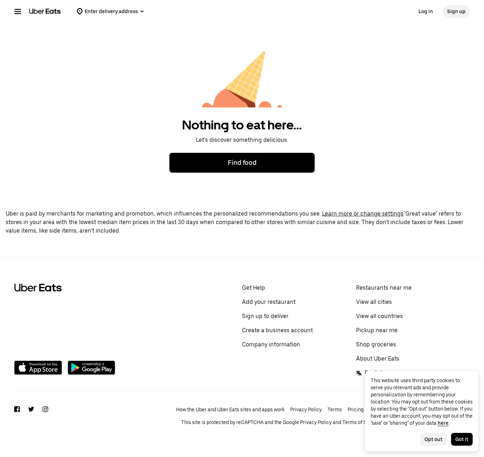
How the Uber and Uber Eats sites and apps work (230, 409)
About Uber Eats (377, 358)
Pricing (356, 409)
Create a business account (277, 330)
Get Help (253, 287)
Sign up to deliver (265, 316)
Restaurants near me (384, 287)
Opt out (433, 439)
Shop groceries (376, 344)
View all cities (374, 302)
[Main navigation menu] (17, 11)
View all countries (379, 316)
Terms (334, 409)
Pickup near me (377, 330)
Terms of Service (361, 422)
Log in (425, 11)
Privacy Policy (306, 409)
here (443, 423)
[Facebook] (17, 416)
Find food (242, 162)
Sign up (456, 11)
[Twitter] (31, 416)
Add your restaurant (269, 302)
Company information (271, 344)
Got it (461, 439)
